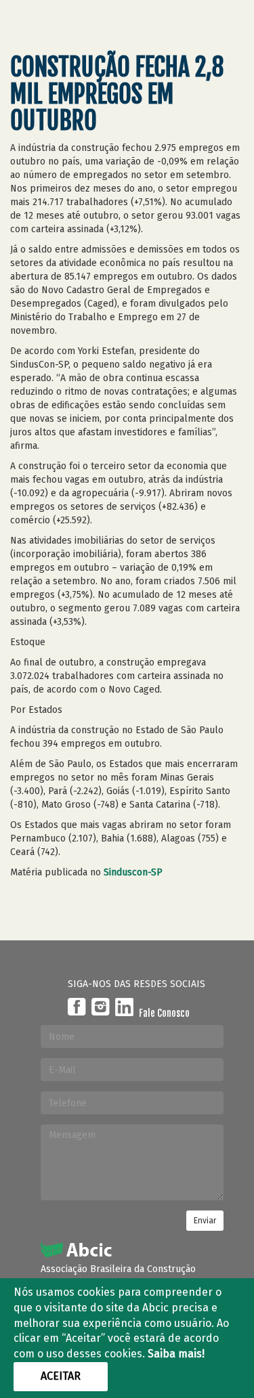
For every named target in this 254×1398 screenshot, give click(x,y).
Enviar (205, 1220)
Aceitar (61, 1376)
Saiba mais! (176, 1353)
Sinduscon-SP (133, 872)
